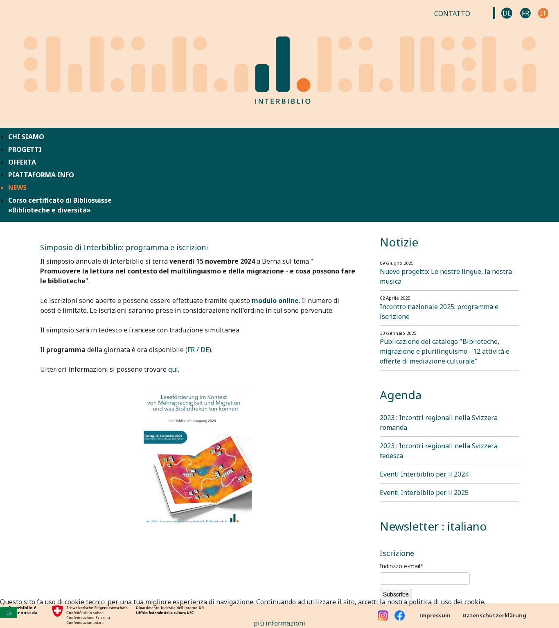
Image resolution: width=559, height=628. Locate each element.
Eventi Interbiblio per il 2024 (424, 474)
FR (525, 13)
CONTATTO (452, 13)
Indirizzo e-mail (402, 566)
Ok (8, 612)
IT (543, 13)
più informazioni (279, 623)
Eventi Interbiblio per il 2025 (424, 492)
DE (507, 13)
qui (173, 369)
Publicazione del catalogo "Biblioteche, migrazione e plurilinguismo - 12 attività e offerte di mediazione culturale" (444, 351)
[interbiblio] (279, 63)
